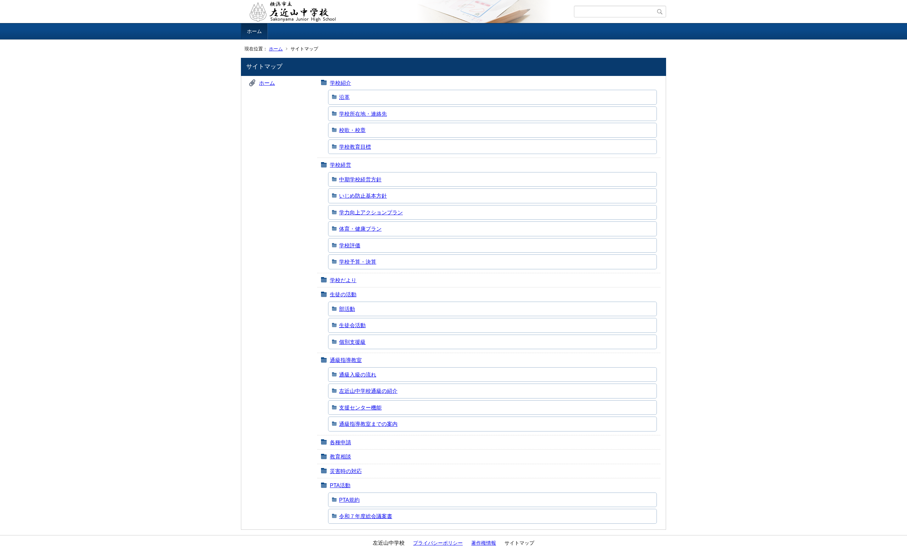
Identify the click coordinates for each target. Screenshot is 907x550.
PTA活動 (340, 485)
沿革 (344, 97)
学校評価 (349, 245)
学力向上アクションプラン (371, 212)
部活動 (347, 309)
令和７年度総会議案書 (365, 516)
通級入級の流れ (357, 375)
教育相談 (340, 456)
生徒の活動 (343, 294)
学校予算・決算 (357, 262)
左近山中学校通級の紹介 (368, 391)
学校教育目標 (355, 147)
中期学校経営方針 (360, 179)
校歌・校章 (352, 130)
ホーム (254, 31)
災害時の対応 (346, 471)
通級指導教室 (346, 360)
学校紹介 (340, 83)
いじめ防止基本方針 (363, 196)
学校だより (343, 280)
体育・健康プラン (360, 229)
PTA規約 (349, 500)
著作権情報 (483, 543)
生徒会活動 (352, 325)
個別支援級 (352, 342)
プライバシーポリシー (438, 543)
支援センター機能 (360, 408)
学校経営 (340, 165)
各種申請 (340, 442)
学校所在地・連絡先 (363, 114)
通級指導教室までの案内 (368, 424)
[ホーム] (408, 11)
